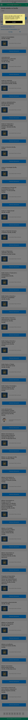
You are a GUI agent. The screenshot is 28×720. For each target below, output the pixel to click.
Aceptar (14, 22)
